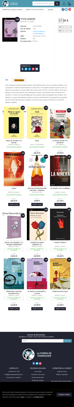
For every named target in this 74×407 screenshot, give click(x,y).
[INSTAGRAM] (69, 9)
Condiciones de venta (37, 374)
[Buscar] (57, 3)
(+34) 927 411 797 (13, 371)
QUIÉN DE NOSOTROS (60, 291)
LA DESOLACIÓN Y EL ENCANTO (60, 142)
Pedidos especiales (62, 374)
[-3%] (14, 122)
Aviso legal (37, 371)
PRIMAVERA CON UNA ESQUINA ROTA (14, 292)
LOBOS (13, 188)
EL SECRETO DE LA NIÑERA (60, 188)
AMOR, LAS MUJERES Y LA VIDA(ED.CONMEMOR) (14, 243)
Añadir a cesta (13, 204)
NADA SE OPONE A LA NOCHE (14, 142)
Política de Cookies (38, 380)
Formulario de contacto (14, 377)
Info (6, 80)
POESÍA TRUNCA (60, 243)
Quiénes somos (62, 371)
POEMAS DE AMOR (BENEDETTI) (37, 243)
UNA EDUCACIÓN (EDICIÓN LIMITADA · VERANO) (37, 189)
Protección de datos (38, 377)
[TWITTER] (66, 9)
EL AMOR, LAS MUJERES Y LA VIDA (37, 292)
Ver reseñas (19, 80)
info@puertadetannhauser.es (14, 374)
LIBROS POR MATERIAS (35, 10)
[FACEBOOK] (63, 9)
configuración (39, 397)
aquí (22, 397)
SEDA (37, 141)
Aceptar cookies (64, 394)
